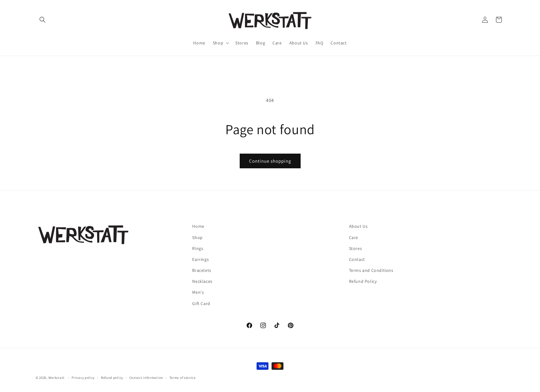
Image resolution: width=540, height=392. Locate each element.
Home (198, 226)
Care (353, 237)
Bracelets (201, 270)
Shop (197, 237)
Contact (357, 259)
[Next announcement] (502, 65)
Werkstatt (56, 377)
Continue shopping (270, 161)
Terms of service (182, 377)
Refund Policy (363, 281)
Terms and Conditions (371, 270)
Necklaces (202, 281)
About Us (358, 226)
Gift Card (201, 303)
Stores (355, 248)
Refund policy (112, 377)
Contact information (146, 377)
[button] (42, 20)
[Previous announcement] (38, 65)
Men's (198, 292)
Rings (197, 248)
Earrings (200, 259)
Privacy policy (83, 377)
